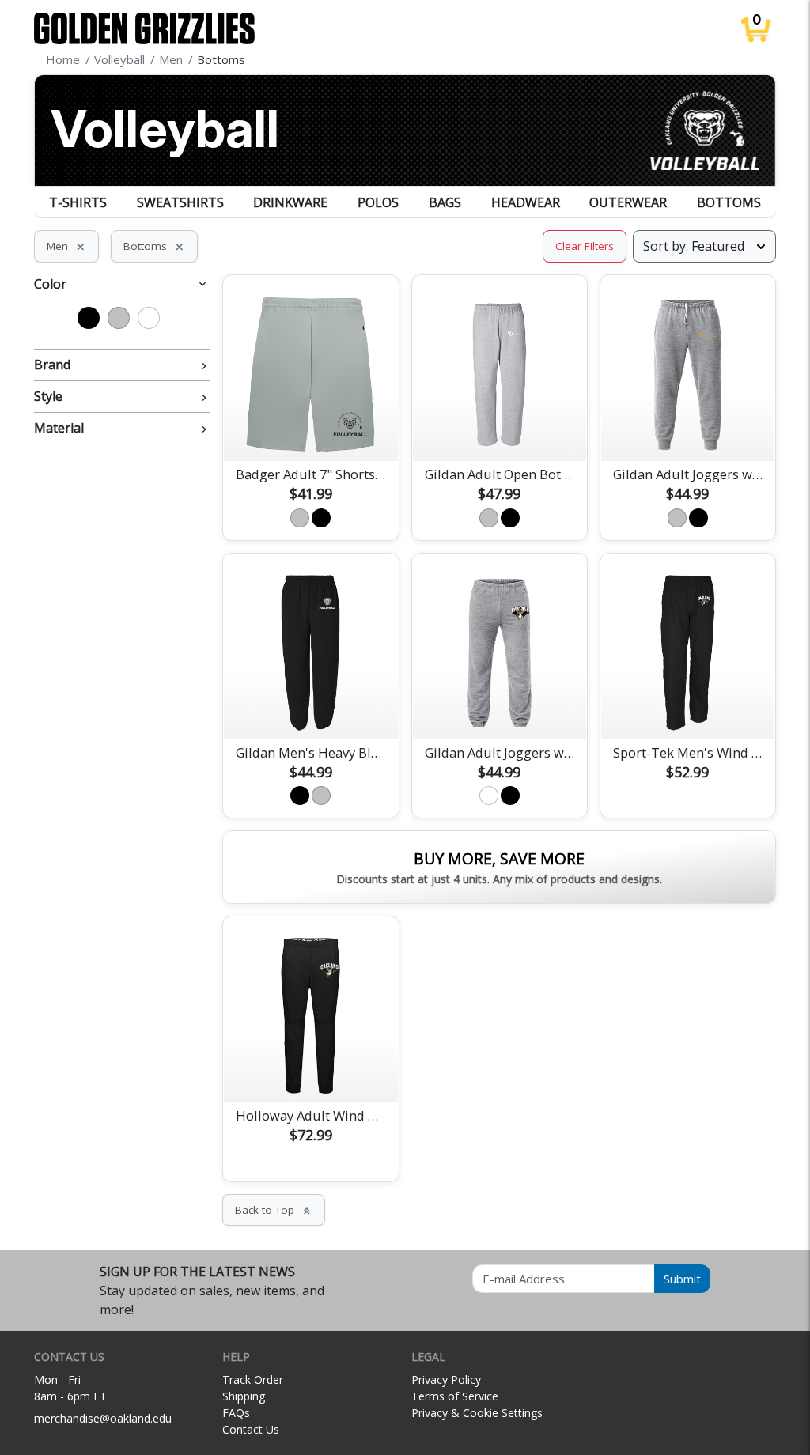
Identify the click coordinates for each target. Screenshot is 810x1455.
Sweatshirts (180, 202)
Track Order (252, 1379)
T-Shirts (78, 202)
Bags (445, 202)
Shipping (243, 1396)
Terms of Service (454, 1396)
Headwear (525, 202)
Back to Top (273, 1210)
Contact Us (250, 1429)
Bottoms (729, 202)
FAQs (236, 1412)
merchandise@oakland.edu (103, 1418)
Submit (682, 1279)
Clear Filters (584, 246)
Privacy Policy (446, 1379)
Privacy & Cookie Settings (477, 1412)
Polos (378, 202)
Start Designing (311, 430)
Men (66, 246)
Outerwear (628, 202)
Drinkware (290, 202)
